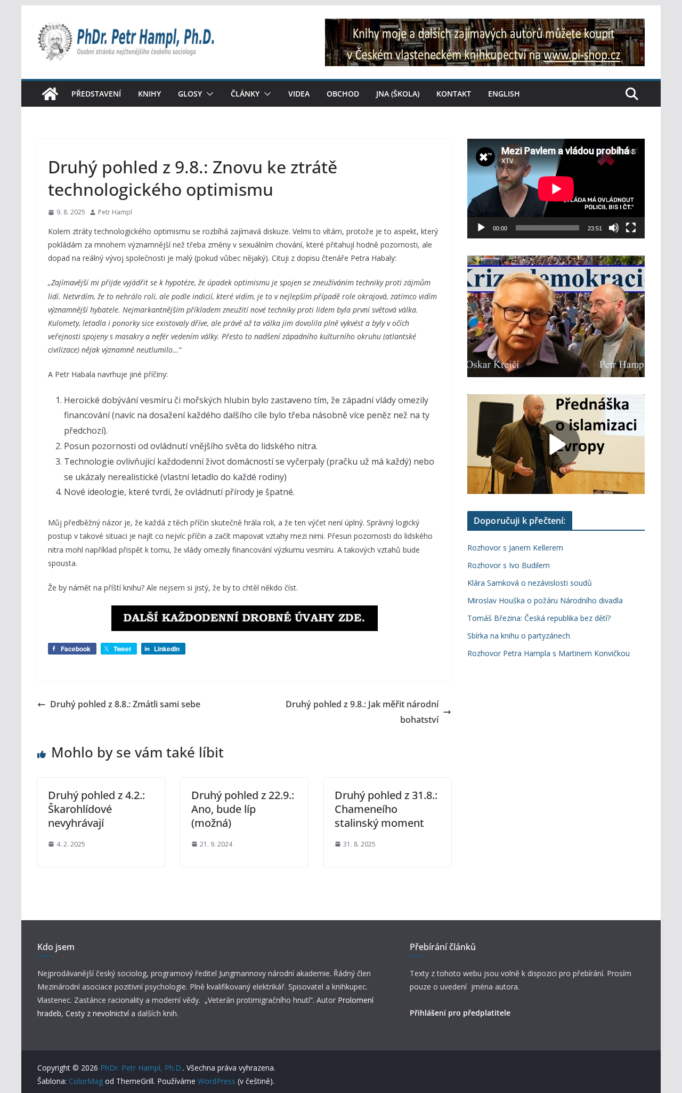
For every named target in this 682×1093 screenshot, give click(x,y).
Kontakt (453, 94)
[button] (208, 93)
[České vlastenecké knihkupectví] (485, 25)
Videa (299, 94)
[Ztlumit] (613, 227)
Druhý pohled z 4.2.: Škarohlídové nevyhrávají (96, 809)
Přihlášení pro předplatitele (460, 1013)
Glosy (190, 94)
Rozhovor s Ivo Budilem (508, 565)
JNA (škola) (397, 94)
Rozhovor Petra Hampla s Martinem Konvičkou (548, 653)
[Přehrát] (481, 227)
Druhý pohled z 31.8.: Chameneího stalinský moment (386, 809)
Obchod (343, 94)
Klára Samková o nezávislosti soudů (529, 583)
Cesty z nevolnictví (98, 1013)
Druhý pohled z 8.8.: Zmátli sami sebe (125, 704)
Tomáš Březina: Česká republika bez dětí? (539, 618)
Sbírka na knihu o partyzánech (518, 636)
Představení (96, 94)
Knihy (149, 94)
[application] (556, 188)
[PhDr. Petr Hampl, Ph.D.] (50, 94)
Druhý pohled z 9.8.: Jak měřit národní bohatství (362, 711)
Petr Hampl (115, 212)
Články (245, 94)
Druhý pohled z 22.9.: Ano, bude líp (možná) (242, 809)
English (504, 94)
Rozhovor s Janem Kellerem (515, 547)
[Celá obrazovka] (631, 227)
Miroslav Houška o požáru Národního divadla (545, 600)
